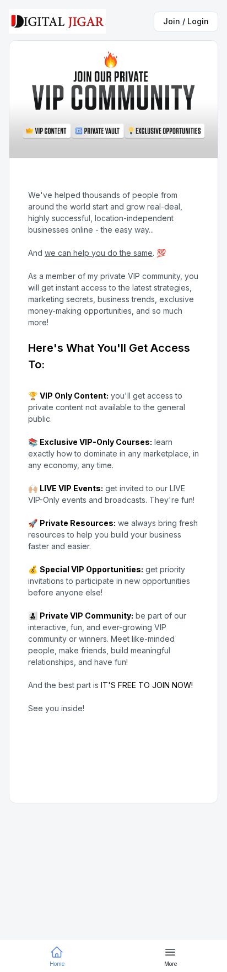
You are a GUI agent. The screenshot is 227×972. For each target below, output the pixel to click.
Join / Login (186, 21)
